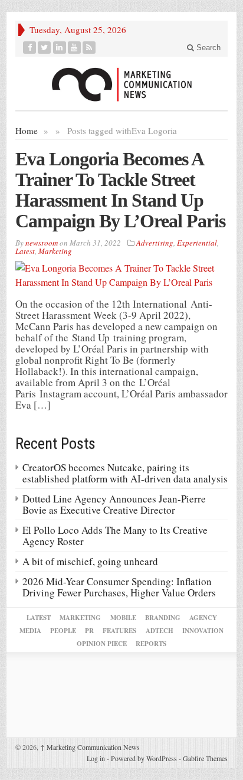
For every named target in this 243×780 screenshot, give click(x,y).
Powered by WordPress (144, 758)
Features (119, 630)
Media (30, 630)
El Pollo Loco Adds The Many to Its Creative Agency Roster (115, 535)
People (63, 630)
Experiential (197, 242)
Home (26, 130)
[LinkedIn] (59, 47)
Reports (151, 643)
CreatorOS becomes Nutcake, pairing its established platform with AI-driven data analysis (125, 473)
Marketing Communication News (90, 747)
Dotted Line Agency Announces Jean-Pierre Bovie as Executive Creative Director (114, 504)
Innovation (203, 630)
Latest (25, 251)
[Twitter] (44, 47)
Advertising (154, 242)
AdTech (159, 630)
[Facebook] (29, 47)
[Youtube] (74, 47)
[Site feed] (89, 47)
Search (207, 47)
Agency (203, 617)
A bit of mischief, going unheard (90, 561)
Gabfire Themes (205, 758)
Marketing (55, 251)
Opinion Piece (102, 643)
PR (89, 630)
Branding (162, 617)
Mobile (123, 617)
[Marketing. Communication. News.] (121, 83)
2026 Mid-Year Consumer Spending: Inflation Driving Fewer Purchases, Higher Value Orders (119, 587)
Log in (96, 758)
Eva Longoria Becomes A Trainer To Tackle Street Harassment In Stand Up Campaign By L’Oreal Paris (120, 189)
